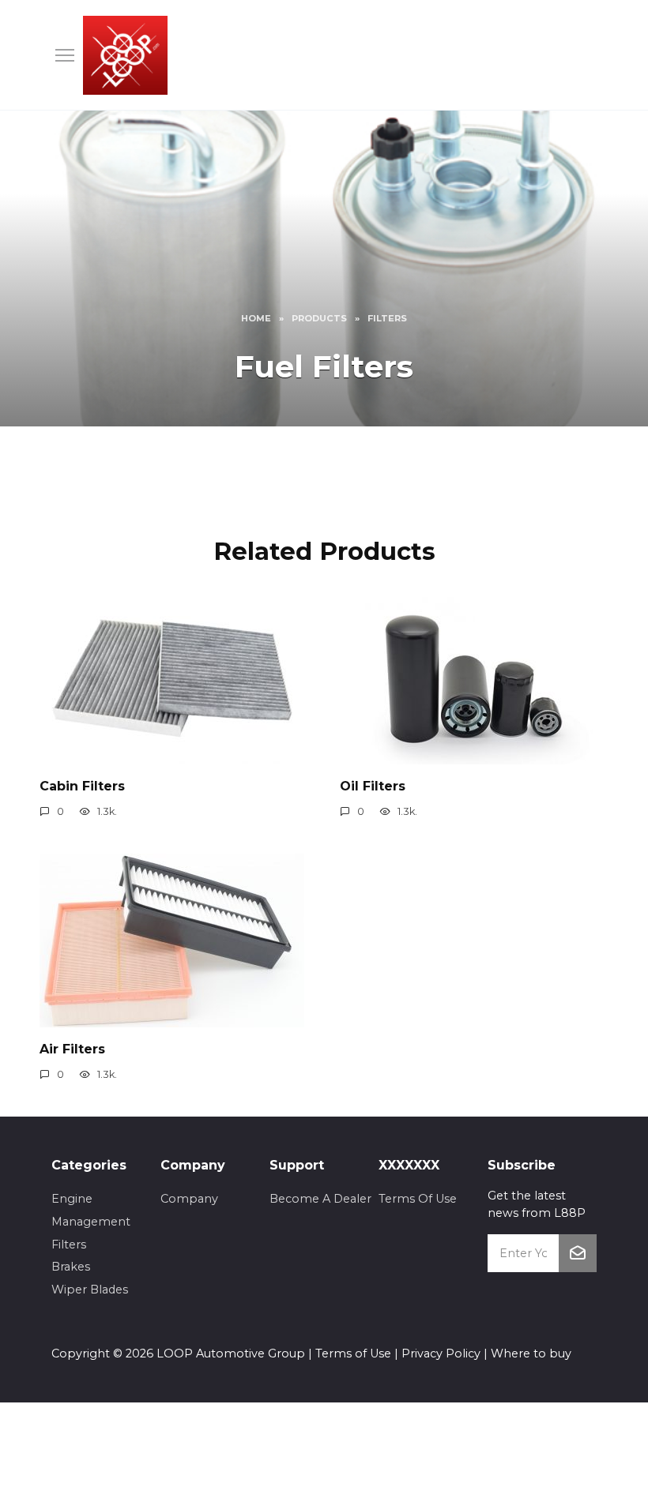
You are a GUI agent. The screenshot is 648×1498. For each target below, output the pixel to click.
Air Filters (72, 1048)
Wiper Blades (89, 1289)
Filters (68, 1244)
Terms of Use (353, 1353)
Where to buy (531, 1353)
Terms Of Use (418, 1199)
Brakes (70, 1267)
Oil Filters (372, 785)
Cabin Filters (82, 785)
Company (189, 1199)
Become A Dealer (320, 1199)
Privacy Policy (440, 1353)
